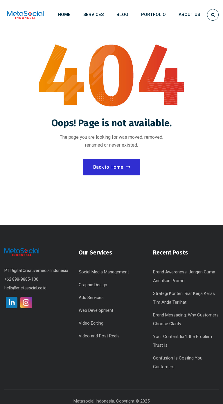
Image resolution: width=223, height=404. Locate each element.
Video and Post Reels (99, 336)
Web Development (96, 310)
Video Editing (91, 323)
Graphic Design (93, 284)
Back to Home (108, 167)
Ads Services (91, 297)
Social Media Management (104, 272)
